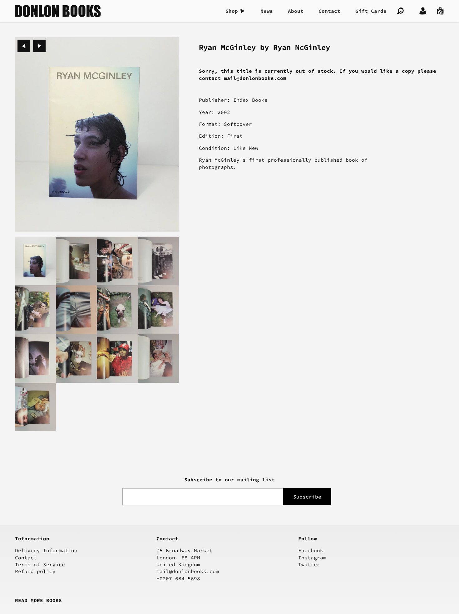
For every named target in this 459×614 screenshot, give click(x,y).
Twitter (309, 564)
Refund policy (35, 571)
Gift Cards (371, 11)
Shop (231, 11)
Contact (329, 11)
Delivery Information (46, 550)
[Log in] (423, 11)
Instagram (312, 557)
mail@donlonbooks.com (187, 571)
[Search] (400, 11)
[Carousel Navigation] (31, 46)
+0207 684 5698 (178, 578)
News (266, 11)
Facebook (310, 550)
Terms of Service (40, 564)
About (296, 11)
